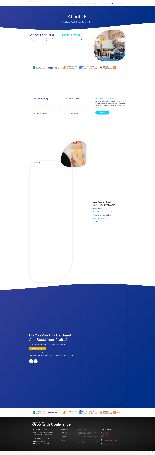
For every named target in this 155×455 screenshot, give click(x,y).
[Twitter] (36, 361)
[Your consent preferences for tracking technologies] (152, 452)
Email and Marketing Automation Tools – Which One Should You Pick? (88, 437)
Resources (103, 3)
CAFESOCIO (41, 422)
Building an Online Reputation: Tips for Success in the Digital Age (88, 433)
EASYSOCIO (35, 422)
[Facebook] (31, 361)
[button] (102, 112)
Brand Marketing (76, 3)
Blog (111, 3)
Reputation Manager (90, 3)
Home (66, 3)
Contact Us (120, 3)
